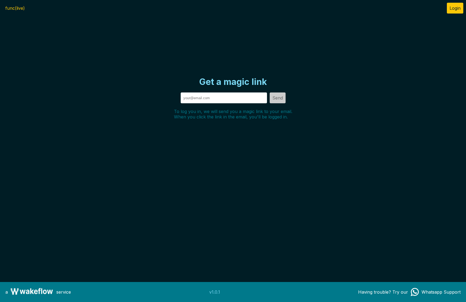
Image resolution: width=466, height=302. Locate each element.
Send (277, 98)
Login (455, 8)
